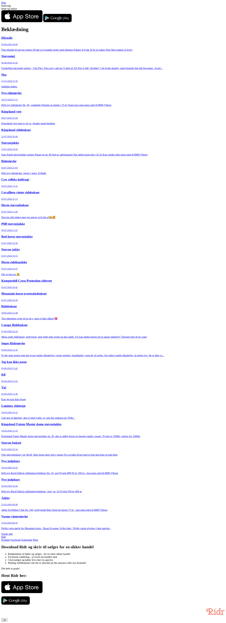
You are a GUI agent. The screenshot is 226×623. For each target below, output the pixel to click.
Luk (4, 620)
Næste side (7, 534)
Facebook (15, 540)
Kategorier (26, 540)
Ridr (3, 2)
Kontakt (5, 540)
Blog (35, 540)
